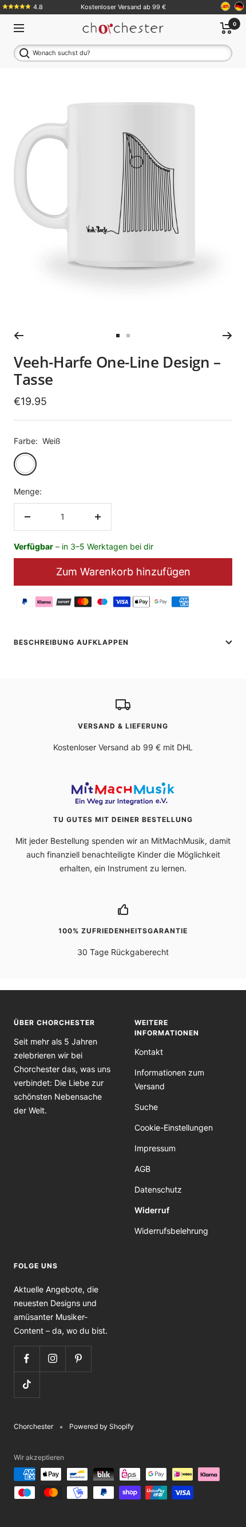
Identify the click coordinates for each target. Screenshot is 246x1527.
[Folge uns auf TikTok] (26, 1384)
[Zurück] (18, 336)
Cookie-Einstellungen (173, 1127)
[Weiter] (227, 336)
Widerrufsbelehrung (171, 1231)
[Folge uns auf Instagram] (52, 1359)
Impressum (155, 1148)
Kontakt (148, 1052)
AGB (142, 1169)
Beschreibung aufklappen (71, 642)
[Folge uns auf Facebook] (26, 1359)
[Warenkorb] (226, 28)
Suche (146, 1107)
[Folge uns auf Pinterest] (78, 1359)
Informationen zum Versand (169, 1079)
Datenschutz (158, 1189)
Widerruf (151, 1210)
